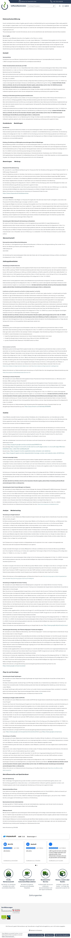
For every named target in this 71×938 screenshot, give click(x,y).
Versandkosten (31, 926)
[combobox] (40, 6)
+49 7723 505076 (58, 1)
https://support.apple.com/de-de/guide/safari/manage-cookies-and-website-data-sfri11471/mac (35, 453)
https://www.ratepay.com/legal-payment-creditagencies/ (44, 366)
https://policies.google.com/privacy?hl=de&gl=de (22, 578)
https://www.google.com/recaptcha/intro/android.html (22, 731)
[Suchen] (53, 6)
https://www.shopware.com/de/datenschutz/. (48, 504)
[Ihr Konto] (59, 6)
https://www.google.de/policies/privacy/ (56, 625)
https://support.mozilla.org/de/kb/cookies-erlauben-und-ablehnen (30, 451)
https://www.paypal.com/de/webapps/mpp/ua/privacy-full (16, 372)
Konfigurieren (49, 935)
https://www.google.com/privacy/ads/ (14, 666)
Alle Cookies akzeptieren (62, 935)
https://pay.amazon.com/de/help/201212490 (38, 406)
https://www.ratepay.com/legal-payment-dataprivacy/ (16, 366)
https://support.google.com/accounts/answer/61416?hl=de (24, 444)
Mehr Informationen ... (8, 936)
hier (41, 693)
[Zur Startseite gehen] (11, 6)
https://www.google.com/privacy (52, 731)
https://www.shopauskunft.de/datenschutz (15, 193)
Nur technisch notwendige (36, 935)
